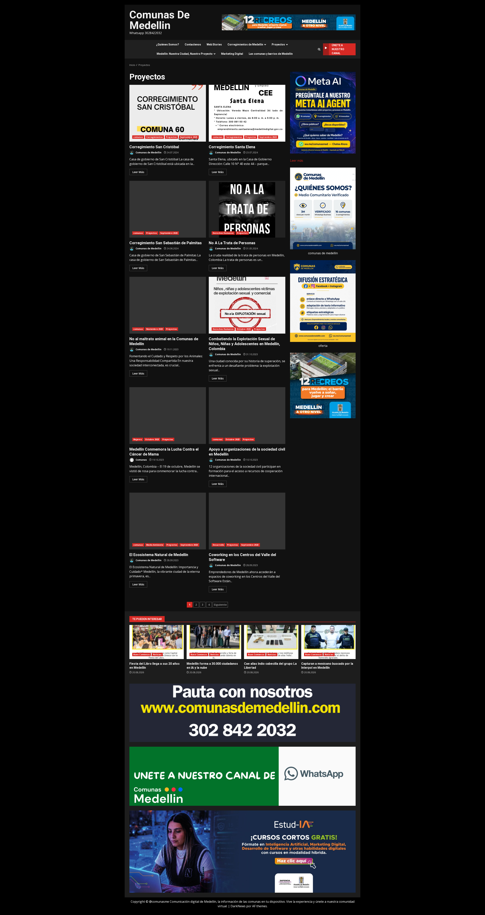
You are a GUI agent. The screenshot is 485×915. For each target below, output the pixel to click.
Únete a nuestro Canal (338, 49)
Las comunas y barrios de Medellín (271, 53)
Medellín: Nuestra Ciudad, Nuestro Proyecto (185, 53)
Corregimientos (154, 137)
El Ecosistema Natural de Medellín (167, 521)
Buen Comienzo (141, 654)
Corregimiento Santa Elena (247, 113)
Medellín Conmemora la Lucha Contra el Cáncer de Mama (167, 415)
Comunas (141, 459)
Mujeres (137, 439)
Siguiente (220, 604)
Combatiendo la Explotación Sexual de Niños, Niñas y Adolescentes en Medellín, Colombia (247, 305)
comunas (138, 137)
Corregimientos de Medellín (245, 44)
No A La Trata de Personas (247, 209)
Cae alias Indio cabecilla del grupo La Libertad (271, 642)
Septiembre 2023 (189, 137)
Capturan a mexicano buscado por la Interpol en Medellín (328, 642)
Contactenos (193, 44)
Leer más (296, 160)
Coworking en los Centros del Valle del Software (247, 521)
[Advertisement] (289, 22)
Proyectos (278, 44)
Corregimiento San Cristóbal (167, 113)
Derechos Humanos (223, 233)
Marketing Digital (232, 53)
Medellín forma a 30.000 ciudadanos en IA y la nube (214, 642)
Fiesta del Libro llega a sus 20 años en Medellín (156, 642)
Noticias (157, 654)
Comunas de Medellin (148, 152)
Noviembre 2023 (154, 329)
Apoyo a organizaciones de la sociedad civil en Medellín (247, 415)
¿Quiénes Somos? (167, 44)
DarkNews (238, 906)
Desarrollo (218, 545)
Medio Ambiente (154, 545)
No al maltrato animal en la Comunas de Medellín (167, 305)
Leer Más (138, 172)
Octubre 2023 (244, 329)
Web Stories (214, 44)
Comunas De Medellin (159, 20)
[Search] (319, 49)
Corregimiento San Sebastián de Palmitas (167, 209)
